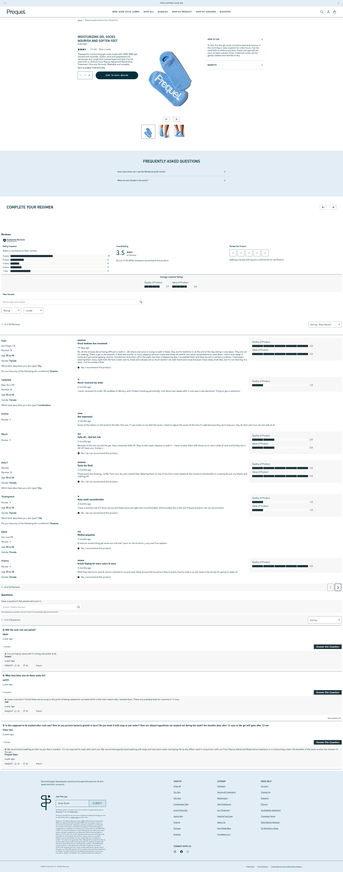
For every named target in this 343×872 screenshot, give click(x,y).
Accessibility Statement (271, 810)
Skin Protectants (224, 804)
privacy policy (74, 812)
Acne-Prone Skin (181, 810)
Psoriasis (177, 828)
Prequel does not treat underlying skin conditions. (286, 867)
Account (264, 786)
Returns (264, 804)
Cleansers (221, 786)
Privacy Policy (250, 867)
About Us (221, 822)
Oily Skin (177, 798)
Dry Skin (177, 792)
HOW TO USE (213, 39)
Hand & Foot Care (225, 816)
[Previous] (5, 3)
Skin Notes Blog (224, 828)
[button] (182, 11)
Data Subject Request (270, 822)
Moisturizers (222, 798)
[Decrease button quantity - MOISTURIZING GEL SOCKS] (80, 75)
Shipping (265, 798)
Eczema (177, 822)
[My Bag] (334, 11)
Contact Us (265, 792)
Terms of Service (263, 867)
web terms (59, 812)
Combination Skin (181, 804)
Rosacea (177, 834)
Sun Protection (223, 810)
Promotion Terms (268, 816)
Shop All (177, 786)
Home (80, 20)
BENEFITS (212, 65)
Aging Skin (178, 816)
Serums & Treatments (226, 792)
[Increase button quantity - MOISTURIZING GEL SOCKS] (90, 75)
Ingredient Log (223, 834)
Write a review (105, 49)
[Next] (338, 3)
